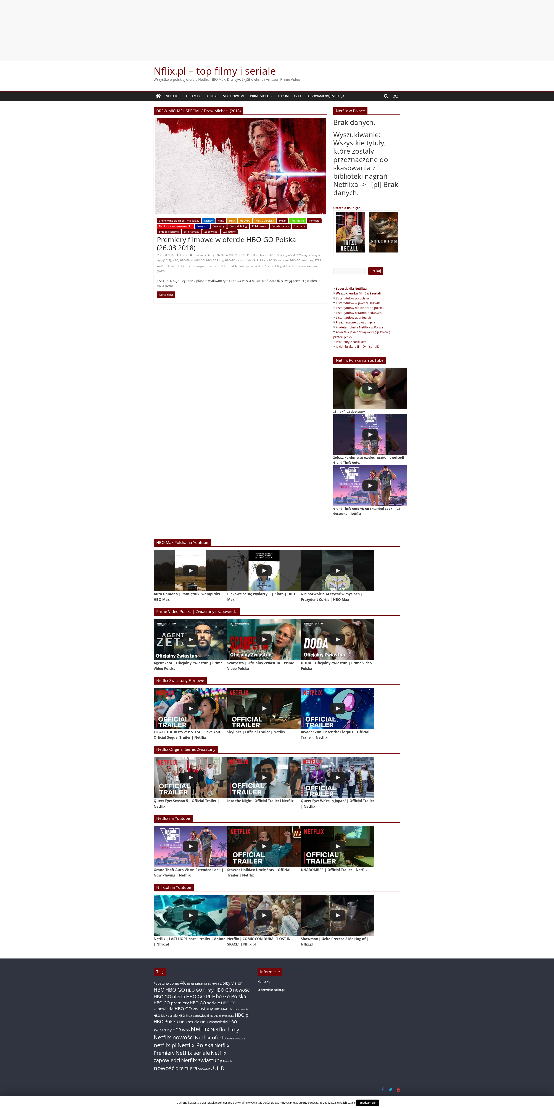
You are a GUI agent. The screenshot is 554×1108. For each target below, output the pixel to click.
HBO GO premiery (277, 260)
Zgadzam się (367, 1103)
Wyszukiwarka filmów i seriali (358, 293)
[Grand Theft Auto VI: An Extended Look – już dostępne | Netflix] (370, 485)
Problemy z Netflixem (351, 342)
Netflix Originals (236, 1038)
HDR (176, 1029)
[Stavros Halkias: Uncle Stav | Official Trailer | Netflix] (264, 846)
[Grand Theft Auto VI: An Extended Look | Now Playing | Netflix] (190, 846)
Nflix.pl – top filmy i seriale (215, 70)
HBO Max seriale (166, 1015)
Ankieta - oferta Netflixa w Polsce (359, 327)
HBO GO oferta (169, 996)
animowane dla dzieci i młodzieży (179, 220)
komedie (314, 220)
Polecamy (218, 226)
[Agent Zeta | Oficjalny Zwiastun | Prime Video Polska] (190, 639)
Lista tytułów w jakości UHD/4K (358, 303)
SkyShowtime (234, 96)
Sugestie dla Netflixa (351, 288)
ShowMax (205, 1069)
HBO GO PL (198, 996)
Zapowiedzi (211, 231)
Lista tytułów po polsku (352, 298)
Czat (297, 96)
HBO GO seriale (205, 1002)
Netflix (172, 96)
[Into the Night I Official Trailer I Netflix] (264, 777)
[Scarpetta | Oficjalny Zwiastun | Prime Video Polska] (264, 639)
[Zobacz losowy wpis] (395, 96)
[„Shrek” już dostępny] (370, 388)
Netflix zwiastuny (201, 1060)
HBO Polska (166, 1021)
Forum (283, 96)
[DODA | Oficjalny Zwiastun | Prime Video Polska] (337, 639)
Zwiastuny (229, 231)
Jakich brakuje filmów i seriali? (357, 346)
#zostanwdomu (166, 983)
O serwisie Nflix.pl (271, 990)
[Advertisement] (277, 30)
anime (190, 984)
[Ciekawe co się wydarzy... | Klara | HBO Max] (264, 570)
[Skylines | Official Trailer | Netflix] (264, 708)
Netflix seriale (193, 1052)
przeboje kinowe (169, 231)
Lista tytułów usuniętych (353, 317)
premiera (186, 1068)
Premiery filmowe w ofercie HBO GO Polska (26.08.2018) (226, 243)
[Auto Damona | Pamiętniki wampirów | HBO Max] (190, 570)
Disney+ (212, 96)
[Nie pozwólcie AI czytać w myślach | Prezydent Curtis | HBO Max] (337, 570)
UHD (218, 1068)
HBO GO (245, 220)
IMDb (282, 220)
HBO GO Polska (264, 220)
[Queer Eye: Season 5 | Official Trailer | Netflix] (190, 777)
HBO (232, 220)
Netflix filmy (224, 1029)
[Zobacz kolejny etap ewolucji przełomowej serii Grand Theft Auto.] (370, 434)
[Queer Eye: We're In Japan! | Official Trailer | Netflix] (337, 777)
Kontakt (264, 981)
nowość (164, 1068)
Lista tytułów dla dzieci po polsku (360, 308)
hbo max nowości (239, 1009)
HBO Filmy (186, 260)
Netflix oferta (210, 1037)
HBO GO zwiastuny (301, 260)
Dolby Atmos (211, 983)
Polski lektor (259, 226)
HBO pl (242, 1015)
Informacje (297, 220)
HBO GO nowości (235, 260)
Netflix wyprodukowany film (175, 226)
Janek (183, 255)
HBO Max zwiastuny (222, 1016)
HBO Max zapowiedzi (194, 1015)
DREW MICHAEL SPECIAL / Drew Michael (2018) (249, 255)
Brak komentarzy (203, 255)
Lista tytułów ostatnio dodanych (359, 313)
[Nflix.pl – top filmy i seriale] (158, 96)
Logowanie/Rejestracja (325, 96)
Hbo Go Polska (256, 260)
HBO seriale (189, 1021)
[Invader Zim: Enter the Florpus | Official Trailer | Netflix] (337, 708)
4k (183, 982)
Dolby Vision (231, 983)
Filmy (221, 220)
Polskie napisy (280, 226)
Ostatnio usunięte (346, 208)
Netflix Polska (195, 1045)
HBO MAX (193, 96)
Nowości (202, 226)
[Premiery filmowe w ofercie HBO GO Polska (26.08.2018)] (240, 120)
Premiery (299, 226)
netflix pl (165, 1045)
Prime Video (259, 96)
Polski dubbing (238, 226)
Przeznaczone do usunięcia (355, 322)
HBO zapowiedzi (214, 1021)
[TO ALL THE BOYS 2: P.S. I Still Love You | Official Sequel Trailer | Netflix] (190, 708)
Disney (208, 220)
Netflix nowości (174, 1037)
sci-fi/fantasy (191, 231)
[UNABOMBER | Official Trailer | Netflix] (337, 846)
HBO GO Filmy (214, 260)
